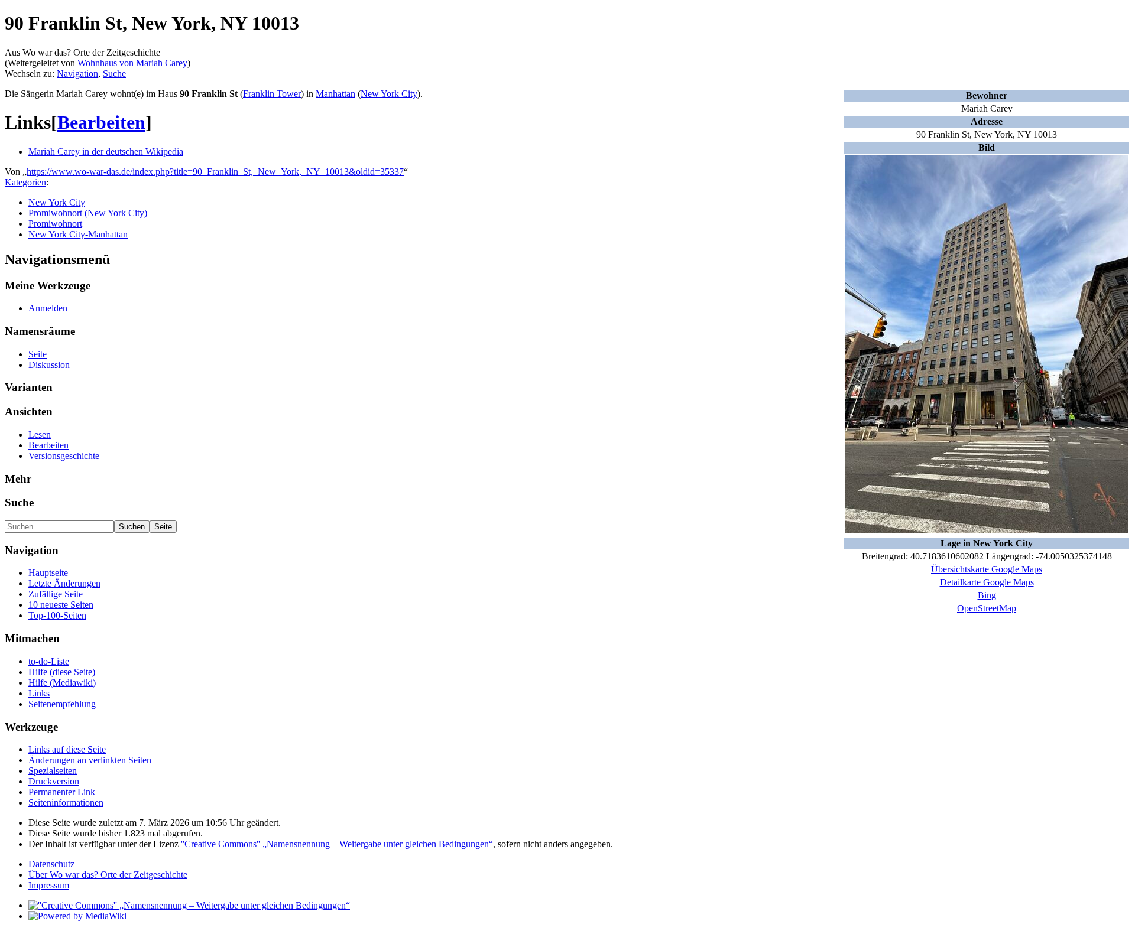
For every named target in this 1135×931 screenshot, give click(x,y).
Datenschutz (51, 864)
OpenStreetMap (986, 608)
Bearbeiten (101, 122)
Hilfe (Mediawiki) (62, 683)
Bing (987, 595)
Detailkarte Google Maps (987, 582)
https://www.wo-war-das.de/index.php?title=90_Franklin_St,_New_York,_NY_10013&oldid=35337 (215, 172)
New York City (389, 94)
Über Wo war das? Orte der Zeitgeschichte (107, 875)
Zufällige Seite (55, 594)
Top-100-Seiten (57, 615)
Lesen (39, 434)
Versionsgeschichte (63, 456)
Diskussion (49, 365)
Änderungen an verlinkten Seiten (89, 760)
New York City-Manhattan (78, 234)
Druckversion (53, 781)
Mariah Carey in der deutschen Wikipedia (105, 152)
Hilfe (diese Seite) (61, 672)
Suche (114, 74)
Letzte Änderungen (64, 583)
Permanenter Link (61, 792)
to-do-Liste (48, 661)
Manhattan (335, 94)
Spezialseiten (52, 771)
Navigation (77, 74)
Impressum (48, 885)
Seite (37, 354)
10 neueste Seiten (60, 605)
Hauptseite (48, 573)
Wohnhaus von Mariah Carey (132, 63)
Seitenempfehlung (62, 704)
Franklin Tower (272, 94)
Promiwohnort (55, 224)
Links (39, 693)
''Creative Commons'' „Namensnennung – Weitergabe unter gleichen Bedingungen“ (337, 844)
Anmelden (47, 308)
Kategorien (25, 182)
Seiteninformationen (65, 802)
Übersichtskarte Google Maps (986, 569)
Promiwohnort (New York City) (87, 213)
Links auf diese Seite (67, 749)
